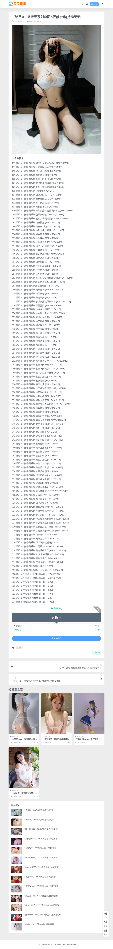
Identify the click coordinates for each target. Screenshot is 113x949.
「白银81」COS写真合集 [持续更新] (39, 924)
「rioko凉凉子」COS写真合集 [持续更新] (41, 905)
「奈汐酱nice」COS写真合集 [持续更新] (40, 838)
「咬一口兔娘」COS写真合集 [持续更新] (40, 829)
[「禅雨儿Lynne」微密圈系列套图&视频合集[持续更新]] (89, 713)
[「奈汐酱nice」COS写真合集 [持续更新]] (16, 841)
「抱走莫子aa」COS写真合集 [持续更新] (40, 895)
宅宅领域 (58, 944)
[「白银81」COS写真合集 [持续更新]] (16, 926)
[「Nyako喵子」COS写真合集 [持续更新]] (16, 860)
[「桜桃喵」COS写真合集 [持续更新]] (16, 822)
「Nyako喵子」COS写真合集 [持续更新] (40, 857)
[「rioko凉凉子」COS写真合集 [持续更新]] (16, 907)
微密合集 (32, 21)
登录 (95, 4)
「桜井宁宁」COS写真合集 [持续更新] (39, 876)
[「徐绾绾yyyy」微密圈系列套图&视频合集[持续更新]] (24, 713)
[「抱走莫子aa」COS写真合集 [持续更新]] (16, 898)
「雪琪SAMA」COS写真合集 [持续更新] (40, 886)
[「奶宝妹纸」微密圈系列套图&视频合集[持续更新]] (56, 713)
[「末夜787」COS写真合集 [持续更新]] (16, 850)
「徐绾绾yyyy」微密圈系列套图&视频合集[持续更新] (23, 740)
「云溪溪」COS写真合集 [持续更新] (38, 810)
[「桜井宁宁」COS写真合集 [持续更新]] (16, 879)
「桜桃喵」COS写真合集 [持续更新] (38, 819)
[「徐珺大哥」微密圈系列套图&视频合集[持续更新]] (24, 767)
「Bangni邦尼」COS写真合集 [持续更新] (41, 867)
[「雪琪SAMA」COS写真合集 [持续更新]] (16, 888)
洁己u (19, 647)
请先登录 (58, 638)
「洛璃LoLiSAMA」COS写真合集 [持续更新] (42, 914)
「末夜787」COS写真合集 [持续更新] (39, 848)
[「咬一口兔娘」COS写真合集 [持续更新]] (16, 831)
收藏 (98, 653)
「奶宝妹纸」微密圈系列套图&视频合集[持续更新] (56, 740)
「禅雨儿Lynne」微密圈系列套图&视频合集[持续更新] (88, 740)
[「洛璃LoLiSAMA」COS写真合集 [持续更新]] (16, 917)
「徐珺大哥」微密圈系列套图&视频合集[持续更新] (23, 794)
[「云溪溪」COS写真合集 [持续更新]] (16, 812)
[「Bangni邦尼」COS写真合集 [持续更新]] (16, 869)
